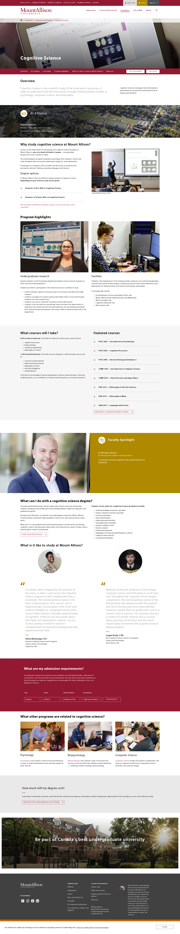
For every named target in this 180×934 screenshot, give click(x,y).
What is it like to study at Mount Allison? (87, 71)
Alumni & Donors (84, 3)
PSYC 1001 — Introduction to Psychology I (117, 342)
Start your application (32, 534)
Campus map (95, 887)
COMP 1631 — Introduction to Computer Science (119, 369)
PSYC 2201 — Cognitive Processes (113, 351)
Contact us (63, 848)
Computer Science (122, 761)
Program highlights (61, 71)
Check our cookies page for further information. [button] (92, 927)
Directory (131, 3)
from (46, 693)
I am (26, 693)
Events (70, 894)
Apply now (116, 848)
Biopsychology (73, 761)
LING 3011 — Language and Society (113, 405)
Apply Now (153, 71)
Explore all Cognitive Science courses (112, 412)
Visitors (95, 3)
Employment (72, 890)
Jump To (152, 3)
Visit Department (135, 71)
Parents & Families (55, 3)
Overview (24, 71)
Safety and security (98, 890)
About (148, 10)
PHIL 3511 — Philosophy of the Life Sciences (117, 387)
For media (71, 901)
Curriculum (47, 71)
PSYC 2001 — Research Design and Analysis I (117, 360)
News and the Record (75, 897)
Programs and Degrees (44, 20)
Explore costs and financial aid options (41, 802)
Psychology (24, 761)
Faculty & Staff (69, 3)
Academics (29, 20)
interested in (68, 693)
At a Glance (35, 71)
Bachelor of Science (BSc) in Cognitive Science (45, 197)
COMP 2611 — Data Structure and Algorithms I (118, 378)
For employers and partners (77, 904)
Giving (143, 3)
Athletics (71, 887)
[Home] (36, 12)
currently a (87, 693)
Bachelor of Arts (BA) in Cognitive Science (43, 188)
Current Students (39, 3)
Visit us (90, 848)
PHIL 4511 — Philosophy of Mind (112, 396)
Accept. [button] (164, 927)
